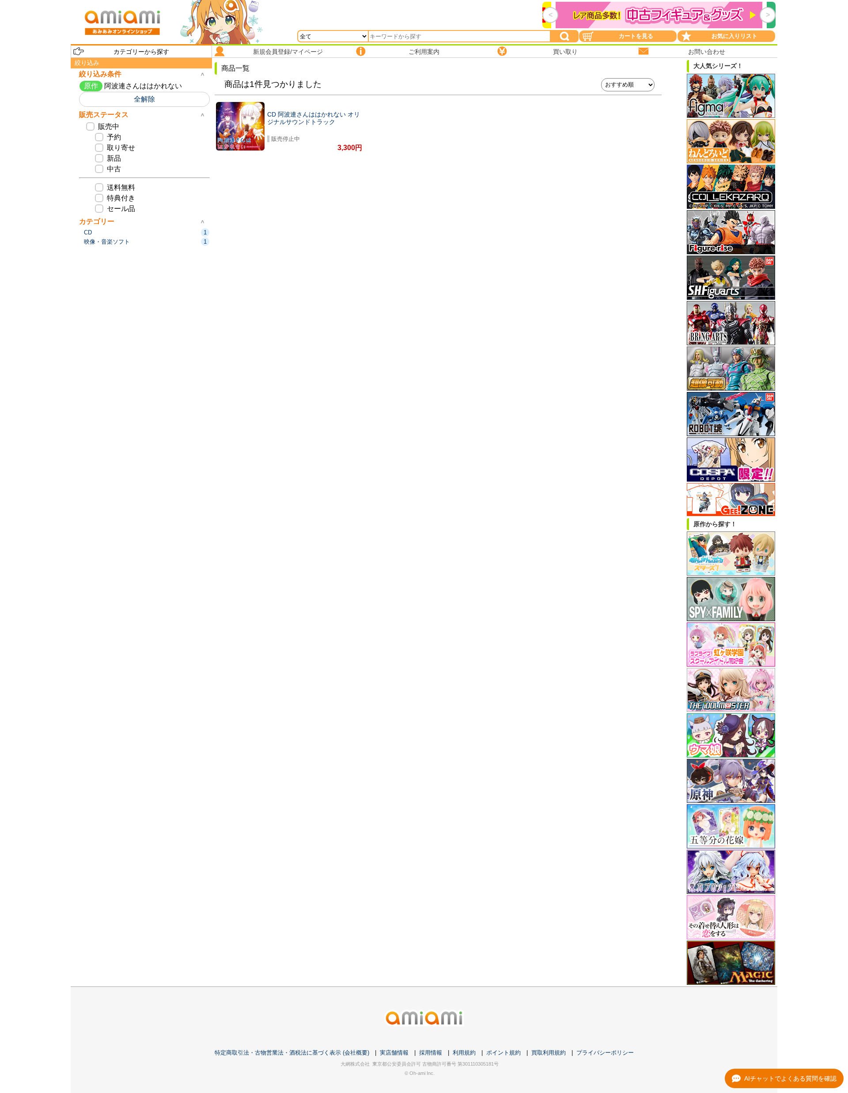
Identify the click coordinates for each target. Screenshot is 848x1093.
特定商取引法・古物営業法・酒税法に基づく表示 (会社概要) (292, 1052)
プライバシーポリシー (605, 1052)
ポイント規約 (503, 1052)
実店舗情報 (394, 1052)
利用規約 (464, 1052)
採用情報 (430, 1052)
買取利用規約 (548, 1052)
